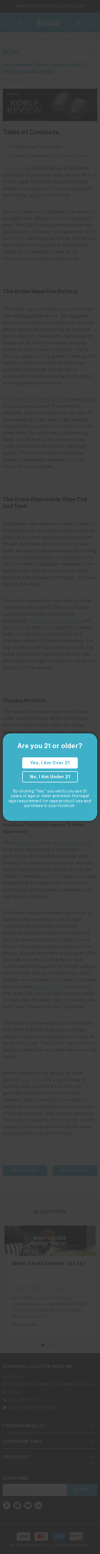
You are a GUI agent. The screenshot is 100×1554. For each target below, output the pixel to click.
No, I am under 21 (50, 777)
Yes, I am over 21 (50, 763)
